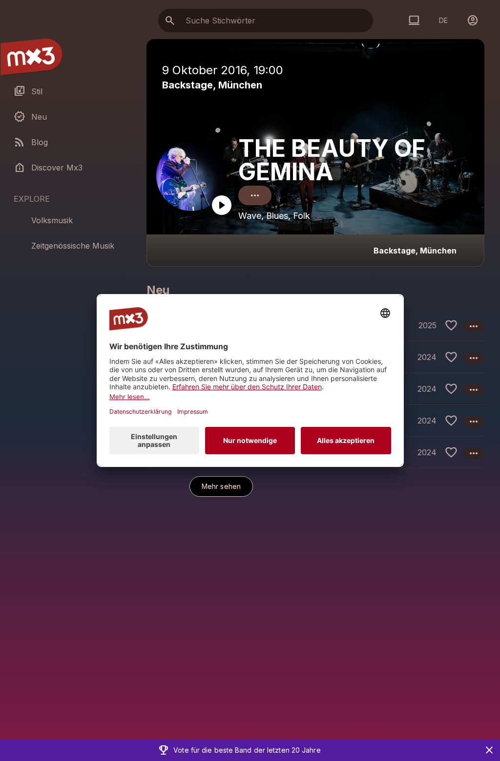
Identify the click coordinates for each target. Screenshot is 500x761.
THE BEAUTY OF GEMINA (331, 160)
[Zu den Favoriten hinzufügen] (451, 325)
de (443, 20)
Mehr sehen (221, 486)
